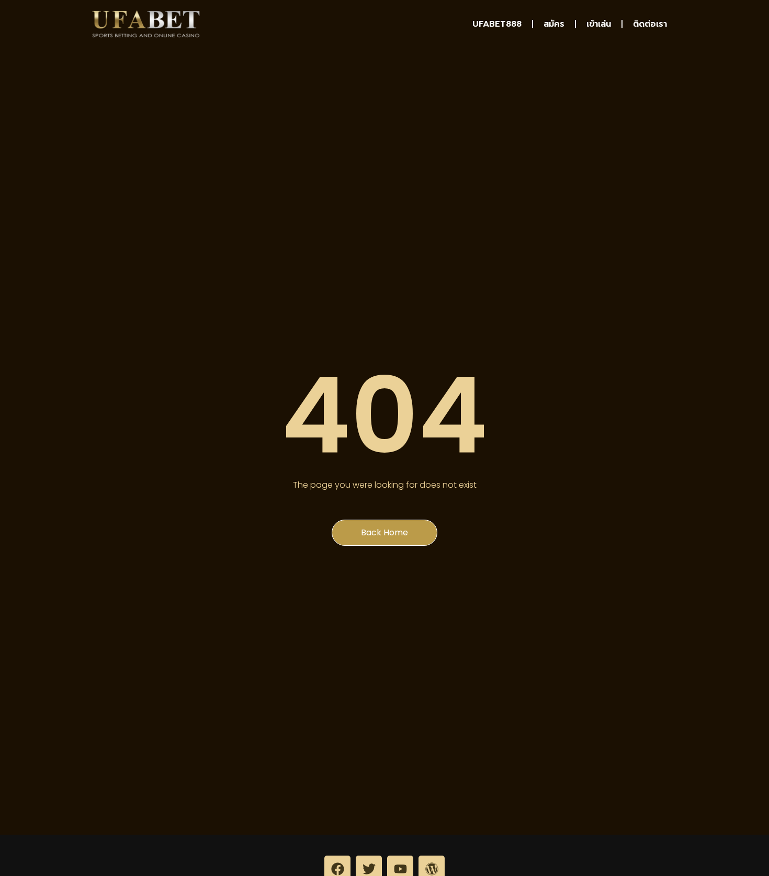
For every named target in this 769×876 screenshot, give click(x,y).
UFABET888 (497, 24)
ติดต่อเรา (650, 24)
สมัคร (554, 24)
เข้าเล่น (598, 24)
